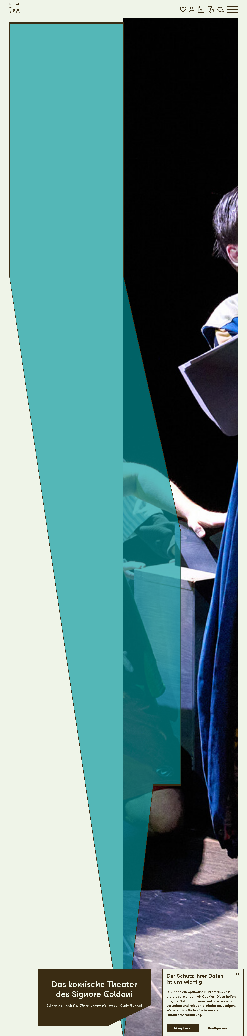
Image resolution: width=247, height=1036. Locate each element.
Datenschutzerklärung (184, 1015)
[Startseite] (14, 8)
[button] (183, 9)
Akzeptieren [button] (183, 1028)
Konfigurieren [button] (218, 1028)
